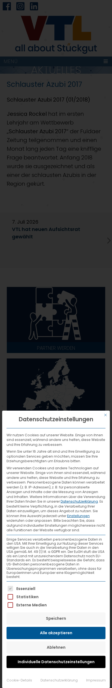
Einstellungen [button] (78, 516)
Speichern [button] (56, 618)
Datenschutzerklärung (79, 501)
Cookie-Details (19, 680)
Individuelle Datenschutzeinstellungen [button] (56, 662)
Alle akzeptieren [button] (56, 633)
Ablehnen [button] (56, 647)
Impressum (96, 680)
